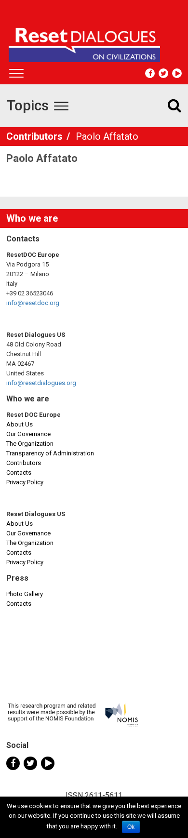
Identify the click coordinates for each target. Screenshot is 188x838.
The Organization (30, 443)
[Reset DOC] (95, 40)
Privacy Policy (24, 482)
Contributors (35, 136)
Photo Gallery (24, 594)
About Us (19, 424)
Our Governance (28, 434)
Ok (130, 827)
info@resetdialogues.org (41, 382)
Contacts (18, 472)
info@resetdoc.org (32, 302)
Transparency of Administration (50, 453)
